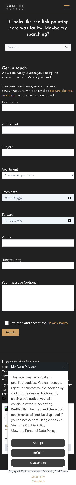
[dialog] (38, 416)
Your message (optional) (20, 282)
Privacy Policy (57, 323)
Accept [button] (38, 443)
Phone (6, 237)
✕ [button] (63, 367)
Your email (10, 124)
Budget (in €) (11, 260)
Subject (7, 147)
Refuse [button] (38, 453)
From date (9, 192)
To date (7, 214)
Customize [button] (38, 463)
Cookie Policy (38, 476)
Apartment (10, 169)
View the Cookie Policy (28, 425)
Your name (10, 101)
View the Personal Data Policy (33, 431)
